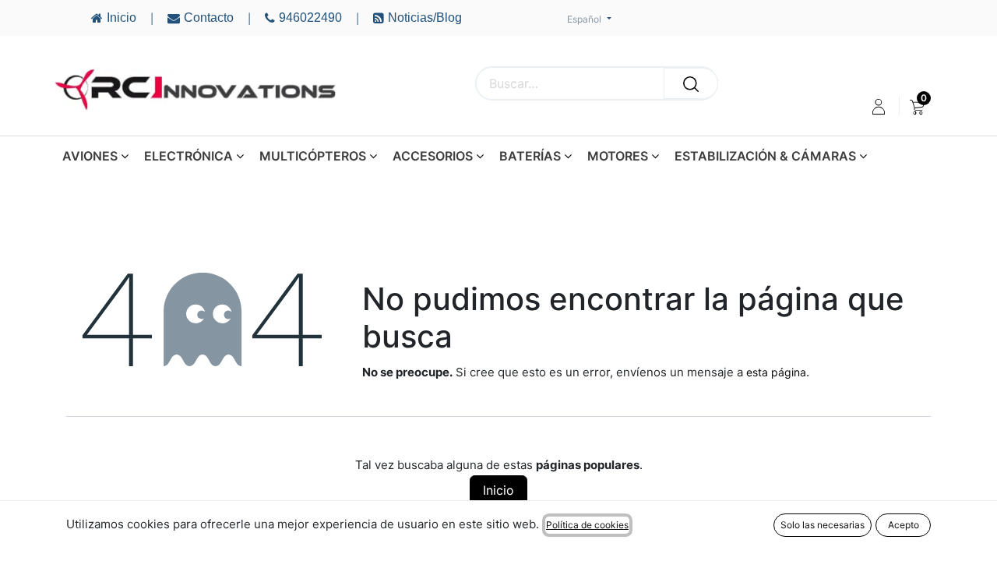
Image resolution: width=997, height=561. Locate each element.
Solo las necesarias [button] (822, 525)
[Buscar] (691, 83)
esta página (776, 372)
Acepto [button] (903, 525)
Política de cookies (587, 525)
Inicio (498, 490)
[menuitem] (917, 107)
